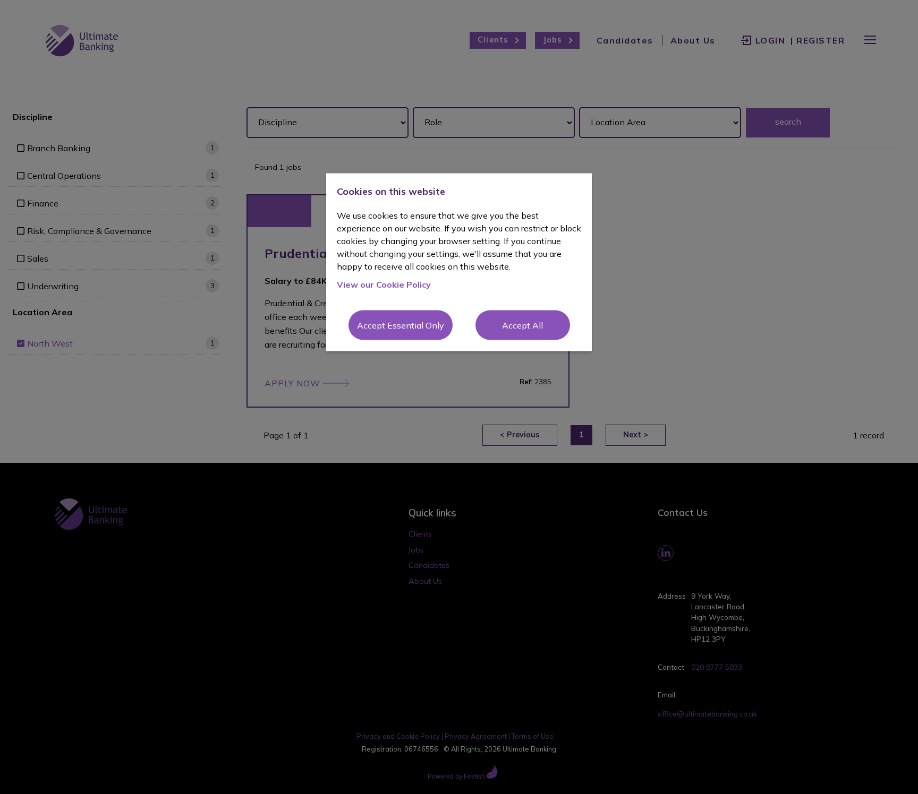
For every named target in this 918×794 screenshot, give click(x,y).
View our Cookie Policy (384, 284)
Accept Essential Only (400, 325)
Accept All (522, 325)
